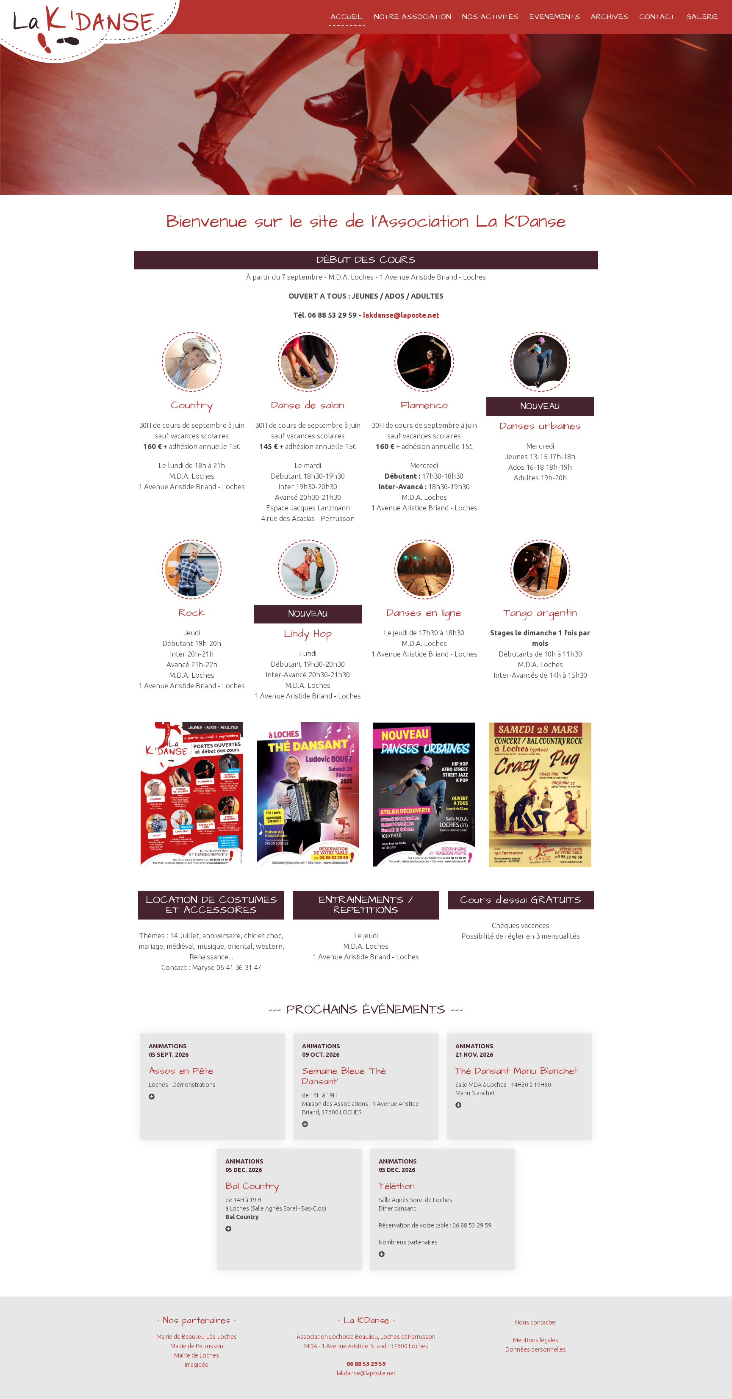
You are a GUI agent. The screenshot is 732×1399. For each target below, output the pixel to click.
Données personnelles (535, 1349)
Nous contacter (535, 1322)
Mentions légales (535, 1340)
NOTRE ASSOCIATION (412, 16)
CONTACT (657, 16)
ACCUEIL (347, 16)
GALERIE (702, 16)
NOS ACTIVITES (490, 16)
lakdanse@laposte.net (401, 315)
